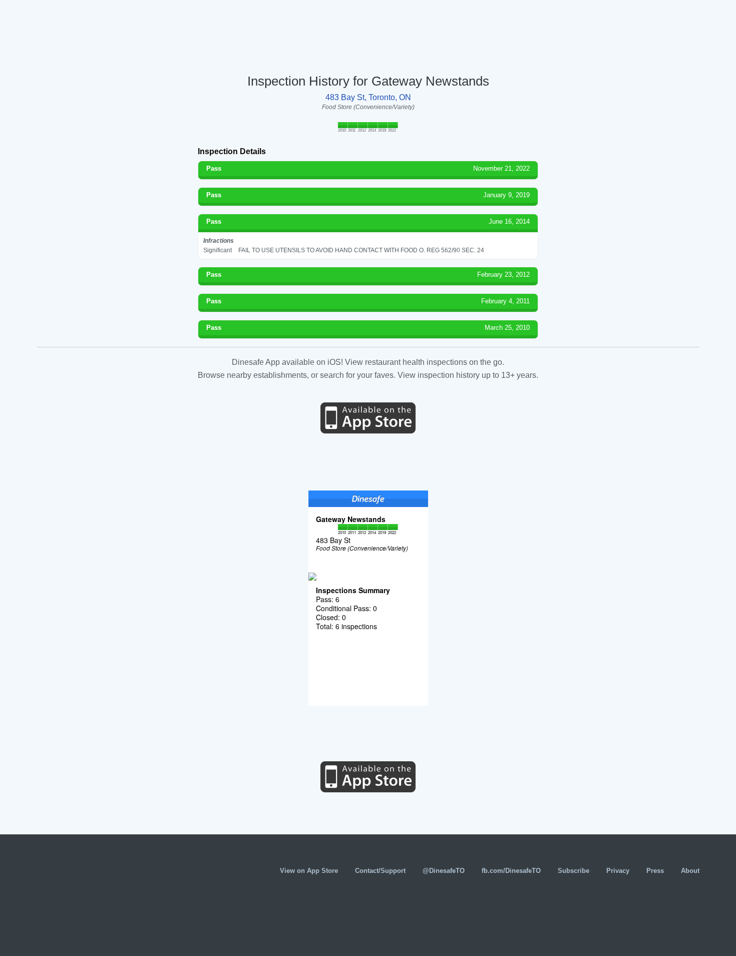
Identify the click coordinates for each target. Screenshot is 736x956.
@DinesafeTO (444, 870)
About (690, 870)
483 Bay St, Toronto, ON (368, 97)
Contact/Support (380, 870)
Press (655, 870)
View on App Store (309, 870)
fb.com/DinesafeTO (511, 870)
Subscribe (573, 870)
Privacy (617, 870)
